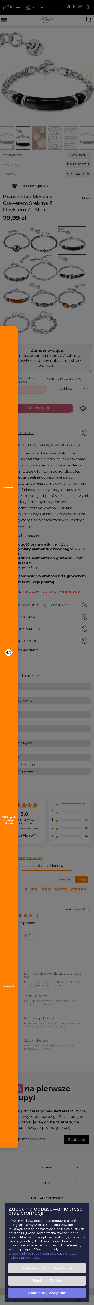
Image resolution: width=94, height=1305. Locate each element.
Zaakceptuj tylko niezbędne (47, 1268)
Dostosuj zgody (47, 1281)
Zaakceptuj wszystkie (47, 1293)
